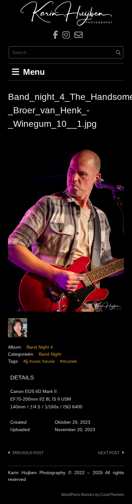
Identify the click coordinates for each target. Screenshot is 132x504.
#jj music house (39, 361)
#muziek (68, 361)
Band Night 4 (40, 347)
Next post (109, 453)
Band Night (50, 354)
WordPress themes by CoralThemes (92, 494)
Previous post (28, 453)
